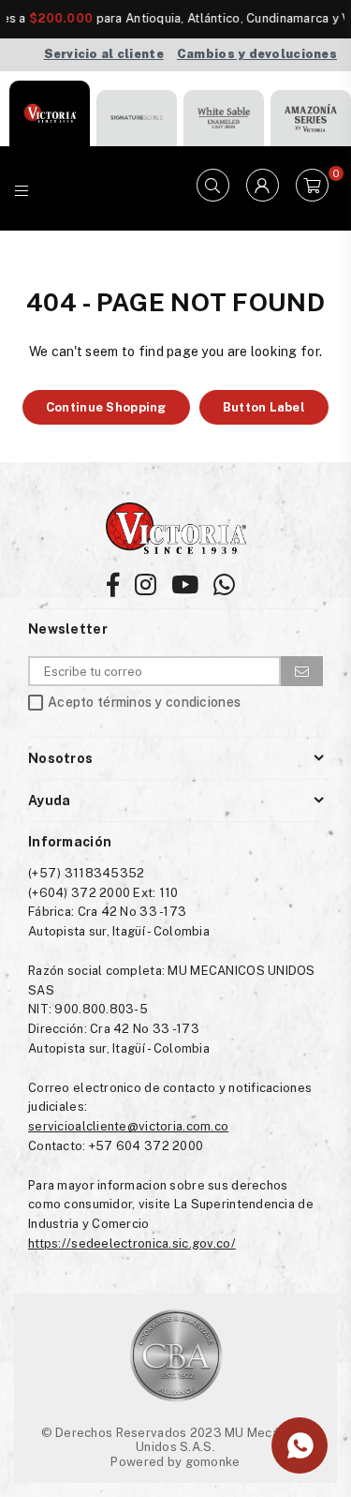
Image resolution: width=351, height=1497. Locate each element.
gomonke (213, 1462)
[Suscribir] (302, 671)
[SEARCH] (213, 188)
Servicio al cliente (104, 54)
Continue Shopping (106, 407)
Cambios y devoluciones (257, 54)
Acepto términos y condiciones (144, 703)
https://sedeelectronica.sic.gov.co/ (132, 1243)
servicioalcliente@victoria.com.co (128, 1126)
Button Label (264, 407)
